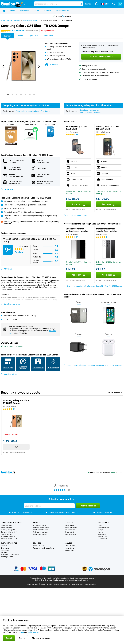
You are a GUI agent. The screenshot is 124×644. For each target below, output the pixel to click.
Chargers (101, 530)
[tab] (8, 94)
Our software (69, 548)
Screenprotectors (103, 528)
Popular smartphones (11, 523)
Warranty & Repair (7, 557)
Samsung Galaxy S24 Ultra (31, 20)
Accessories (24, 11)
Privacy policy (69, 550)
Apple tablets (69, 525)
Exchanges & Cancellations (10, 554)
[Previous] (3, 66)
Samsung (17, 20)
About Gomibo (70, 546)
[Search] (81, 4)
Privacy (42, 584)
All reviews (8, 269)
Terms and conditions (76, 584)
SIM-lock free (53, 65)
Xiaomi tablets (70, 530)
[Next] (38, 66)
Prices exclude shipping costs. (84, 578)
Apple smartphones (39, 525)
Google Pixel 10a (6, 534)
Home (3, 20)
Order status (5, 548)
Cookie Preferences (60, 584)
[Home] (4, 11)
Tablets (36, 11)
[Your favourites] (114, 4)
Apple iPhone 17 (6, 525)
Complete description (12, 304)
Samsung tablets (71, 528)
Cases (100, 525)
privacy (21, 632)
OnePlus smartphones (40, 530)
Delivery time (5, 550)
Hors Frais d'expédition (17, 452)
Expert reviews (21, 111)
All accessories (102, 538)
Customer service (62, 11)
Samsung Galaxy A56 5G (9, 532)
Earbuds (100, 532)
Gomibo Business (39, 546)
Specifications (33, 111)
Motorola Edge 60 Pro (8, 536)
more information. (83, 580)
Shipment (4, 552)
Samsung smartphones (41, 528)
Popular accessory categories (90, 112)
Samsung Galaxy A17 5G (9, 538)
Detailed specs (9, 189)
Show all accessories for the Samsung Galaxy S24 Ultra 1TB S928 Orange (94, 286)
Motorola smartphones (40, 532)
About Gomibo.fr (32, 584)
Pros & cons (45, 111)
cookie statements (34, 632)
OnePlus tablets (70, 534)
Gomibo (68, 543)
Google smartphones (40, 534)
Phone (12, 11)
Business (47, 11)
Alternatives (83, 110)
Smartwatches (102, 536)
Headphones (102, 534)
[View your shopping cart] (120, 4)
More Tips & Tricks (10, 374)
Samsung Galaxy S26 (8, 530)
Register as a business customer (43, 548)
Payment (4, 546)
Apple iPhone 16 (6, 528)
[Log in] (96, 4)
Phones (36, 523)
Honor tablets (69, 532)
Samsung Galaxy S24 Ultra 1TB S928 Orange (57, 20)
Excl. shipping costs (78, 210)
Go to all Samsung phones (77, 215)
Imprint (49, 584)
